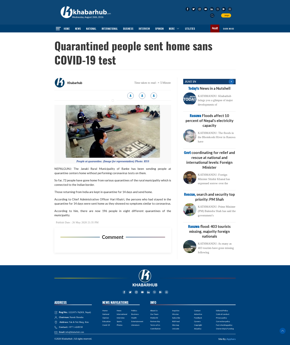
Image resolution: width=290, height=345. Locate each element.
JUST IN (190, 81)
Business (128, 28)
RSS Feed (176, 321)
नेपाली (215, 28)
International (110, 28)
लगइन (226, 15)
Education (106, 321)
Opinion (159, 28)
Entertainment (135, 321)
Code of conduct (222, 314)
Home (67, 28)
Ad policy (197, 329)
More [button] (172, 28)
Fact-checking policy (224, 325)
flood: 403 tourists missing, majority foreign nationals (209, 231)
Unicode (175, 329)
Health (134, 318)
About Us (154, 310)
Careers (197, 321)
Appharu (231, 338)
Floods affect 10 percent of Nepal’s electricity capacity (209, 120)
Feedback (198, 318)
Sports (119, 321)
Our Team (154, 314)
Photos (119, 325)
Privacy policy (221, 318)
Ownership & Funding (225, 329)
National (91, 28)
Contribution (155, 329)
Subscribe (176, 318)
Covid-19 (106, 325)
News (78, 28)
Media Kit (154, 318)
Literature (135, 325)
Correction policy (223, 321)
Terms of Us (155, 325)
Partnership (155, 321)
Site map (175, 325)
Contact (197, 310)
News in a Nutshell (209, 88)
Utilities (190, 28)
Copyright (198, 325)
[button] (212, 15)
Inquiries (175, 310)
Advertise (198, 314)
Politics (134, 310)
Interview (144, 28)
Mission (175, 314)
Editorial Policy (222, 310)
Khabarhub (74, 83)
